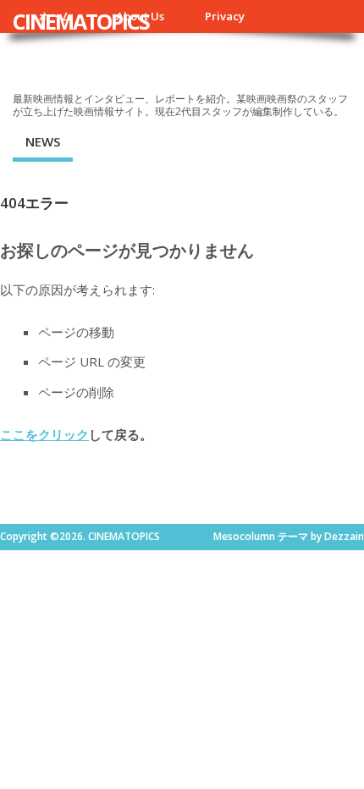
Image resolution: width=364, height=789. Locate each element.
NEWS (42, 141)
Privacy (225, 16)
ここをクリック (44, 434)
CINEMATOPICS (81, 21)
